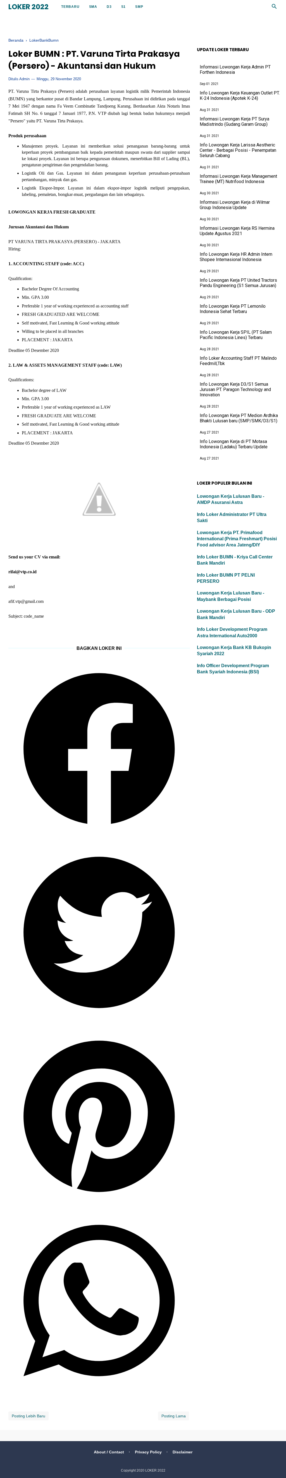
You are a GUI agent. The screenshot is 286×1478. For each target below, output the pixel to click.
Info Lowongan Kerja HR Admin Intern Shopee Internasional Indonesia (236, 257)
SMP (139, 7)
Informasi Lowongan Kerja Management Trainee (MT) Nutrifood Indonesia (238, 179)
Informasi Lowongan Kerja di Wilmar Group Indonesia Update (235, 205)
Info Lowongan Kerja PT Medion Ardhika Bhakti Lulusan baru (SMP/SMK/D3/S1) (239, 418)
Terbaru (70, 7)
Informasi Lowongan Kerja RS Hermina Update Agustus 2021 (237, 231)
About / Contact (109, 1452)
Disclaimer (182, 1452)
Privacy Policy (148, 1452)
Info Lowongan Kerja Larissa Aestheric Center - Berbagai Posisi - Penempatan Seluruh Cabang (238, 150)
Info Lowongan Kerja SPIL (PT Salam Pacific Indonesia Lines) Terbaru (236, 335)
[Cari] (274, 8)
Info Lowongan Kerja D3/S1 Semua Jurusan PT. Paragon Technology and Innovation (235, 389)
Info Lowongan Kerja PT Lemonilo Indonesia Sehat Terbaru (233, 309)
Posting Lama (173, 1416)
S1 (123, 7)
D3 (109, 7)
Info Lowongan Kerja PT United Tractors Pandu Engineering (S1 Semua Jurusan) (238, 283)
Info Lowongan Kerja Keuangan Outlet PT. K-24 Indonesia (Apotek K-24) (240, 95)
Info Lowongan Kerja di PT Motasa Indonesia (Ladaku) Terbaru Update (234, 444)
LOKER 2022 (28, 7)
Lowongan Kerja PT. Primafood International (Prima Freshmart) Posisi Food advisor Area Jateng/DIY (237, 539)
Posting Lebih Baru (28, 1416)
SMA (93, 7)
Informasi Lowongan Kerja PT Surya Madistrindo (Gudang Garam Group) (234, 121)
